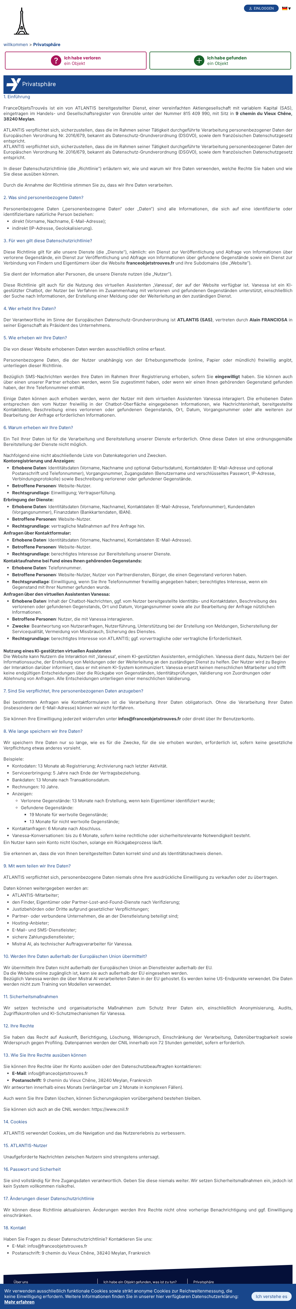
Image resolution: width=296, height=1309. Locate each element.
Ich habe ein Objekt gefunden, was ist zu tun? (140, 1282)
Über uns (21, 1282)
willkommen (15, 44)
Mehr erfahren (19, 1302)
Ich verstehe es (271, 1296)
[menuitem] (284, 8)
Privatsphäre (46, 44)
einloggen (264, 8)
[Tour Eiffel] (32, 21)
